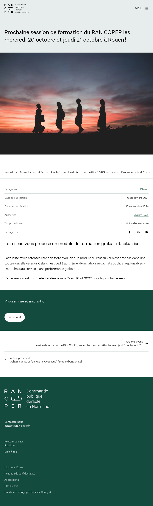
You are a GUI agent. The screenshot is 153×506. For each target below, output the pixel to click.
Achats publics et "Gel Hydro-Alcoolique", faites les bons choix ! (46, 359)
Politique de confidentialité (19, 473)
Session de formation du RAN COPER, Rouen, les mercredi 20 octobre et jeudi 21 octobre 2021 (89, 343)
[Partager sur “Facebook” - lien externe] (130, 232)
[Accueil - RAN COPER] (16, 8)
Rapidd (8, 445)
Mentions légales (14, 467)
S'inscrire (13, 317)
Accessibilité (11, 480)
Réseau (144, 189)
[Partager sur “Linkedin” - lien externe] (138, 232)
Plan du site (11, 486)
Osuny (45, 492)
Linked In (9, 451)
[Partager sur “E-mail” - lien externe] (147, 232)
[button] (76, 104)
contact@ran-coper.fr (17, 426)
